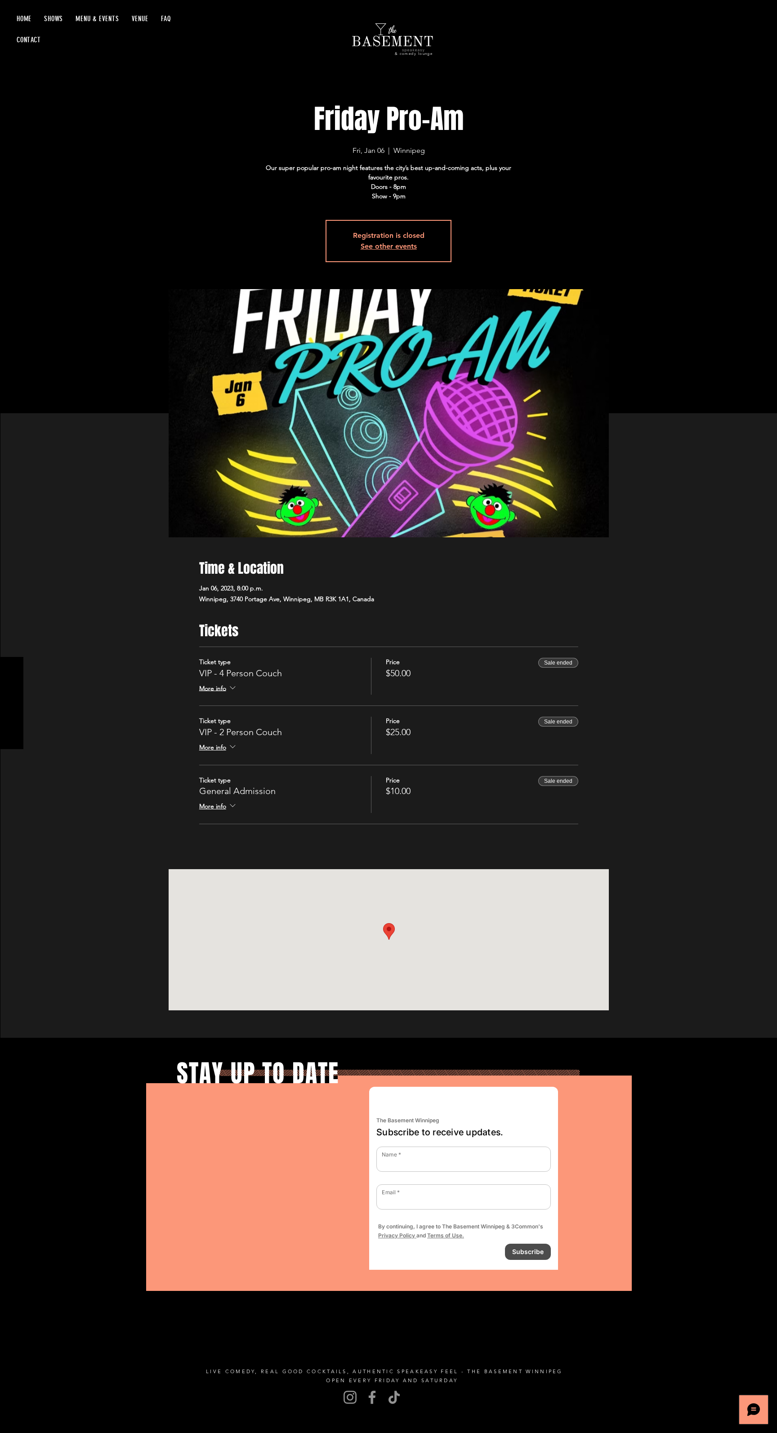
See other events (389, 246)
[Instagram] (350, 1397)
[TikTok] (394, 1397)
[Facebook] (372, 1397)
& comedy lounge (414, 54)
